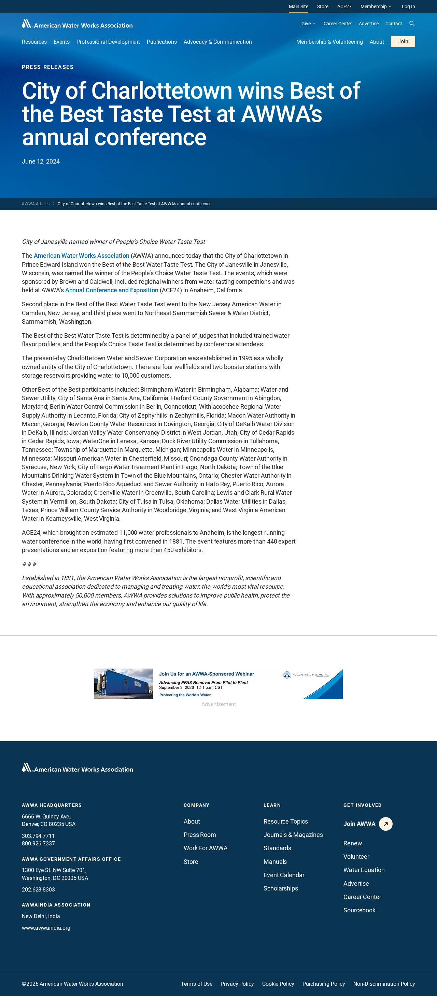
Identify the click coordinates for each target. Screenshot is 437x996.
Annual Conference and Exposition (111, 290)
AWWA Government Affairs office (71, 859)
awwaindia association (56, 905)
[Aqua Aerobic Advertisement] (218, 684)
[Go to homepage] (77, 767)
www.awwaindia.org (46, 928)
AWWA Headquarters (52, 805)
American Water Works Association (81, 255)
